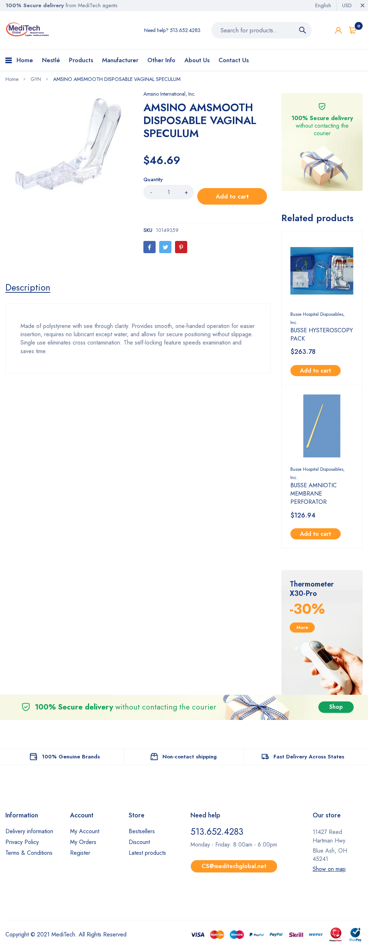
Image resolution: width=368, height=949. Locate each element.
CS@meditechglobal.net (234, 866)
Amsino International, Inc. (169, 93)
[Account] (338, 30)
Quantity (153, 179)
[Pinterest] (181, 247)
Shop (336, 707)
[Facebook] (149, 247)
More (302, 627)
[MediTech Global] (27, 29)
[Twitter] (165, 247)
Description (27, 287)
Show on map (329, 869)
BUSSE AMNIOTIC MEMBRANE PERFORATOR (313, 493)
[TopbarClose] (362, 5)
